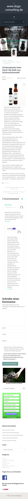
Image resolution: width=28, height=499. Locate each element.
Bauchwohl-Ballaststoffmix (13, 432)
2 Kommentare (22, 78)
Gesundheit (4, 464)
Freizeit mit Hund (5, 463)
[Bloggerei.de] (5, 489)
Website (4, 341)
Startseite (4, 60)
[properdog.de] (14, 375)
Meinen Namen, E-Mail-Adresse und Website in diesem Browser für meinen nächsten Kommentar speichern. (14, 349)
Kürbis (12, 430)
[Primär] (14, 16)
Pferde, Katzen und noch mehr (8, 466)
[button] (2, 41)
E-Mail (4, 334)
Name (4, 328)
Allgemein (4, 458)
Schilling (4, 79)
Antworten (7, 221)
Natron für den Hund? (11, 440)
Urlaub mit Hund (5, 467)
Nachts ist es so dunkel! (13, 41)
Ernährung (10, 60)
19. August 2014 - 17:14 (12, 230)
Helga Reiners (8, 205)
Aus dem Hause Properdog (8, 460)
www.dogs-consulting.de (14, 8)
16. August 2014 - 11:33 (10, 207)
